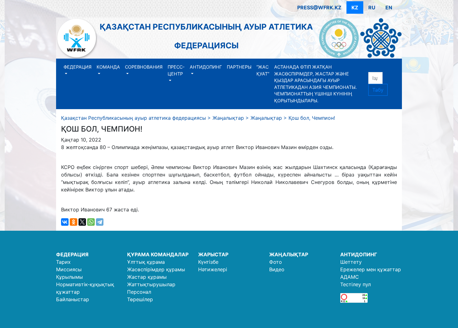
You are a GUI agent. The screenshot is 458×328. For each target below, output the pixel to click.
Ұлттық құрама (146, 262)
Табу (378, 90)
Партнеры (239, 67)
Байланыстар (72, 299)
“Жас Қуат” (262, 70)
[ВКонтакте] (65, 222)
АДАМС (349, 277)
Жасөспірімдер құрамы (156, 269)
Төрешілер (140, 299)
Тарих (63, 262)
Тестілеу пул (355, 284)
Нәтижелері (212, 269)
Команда (108, 67)
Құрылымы (69, 277)
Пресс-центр (176, 70)
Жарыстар (213, 254)
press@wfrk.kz (319, 7)
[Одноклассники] (73, 222)
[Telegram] (99, 222)
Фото (275, 262)
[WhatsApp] (91, 222)
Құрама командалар (157, 254)
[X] (82, 222)
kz (354, 7)
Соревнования (144, 67)
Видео (276, 269)
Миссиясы (69, 269)
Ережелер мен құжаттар (370, 269)
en (388, 7)
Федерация (78, 67)
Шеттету (351, 262)
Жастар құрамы (147, 277)
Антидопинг (206, 67)
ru (371, 7)
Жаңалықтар (288, 254)
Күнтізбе (208, 262)
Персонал (139, 292)
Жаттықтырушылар (151, 284)
